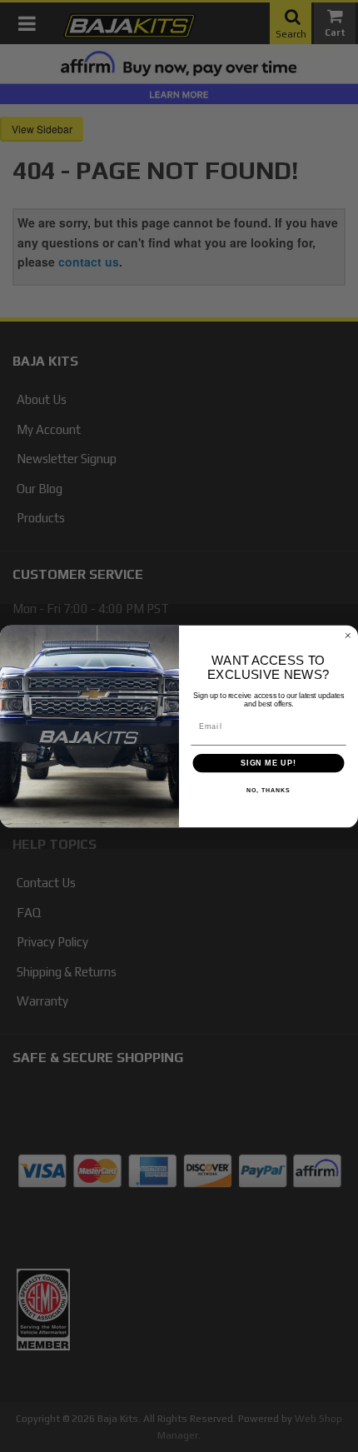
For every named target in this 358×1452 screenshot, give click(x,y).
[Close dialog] (347, 635)
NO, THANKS (268, 790)
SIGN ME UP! (268, 762)
